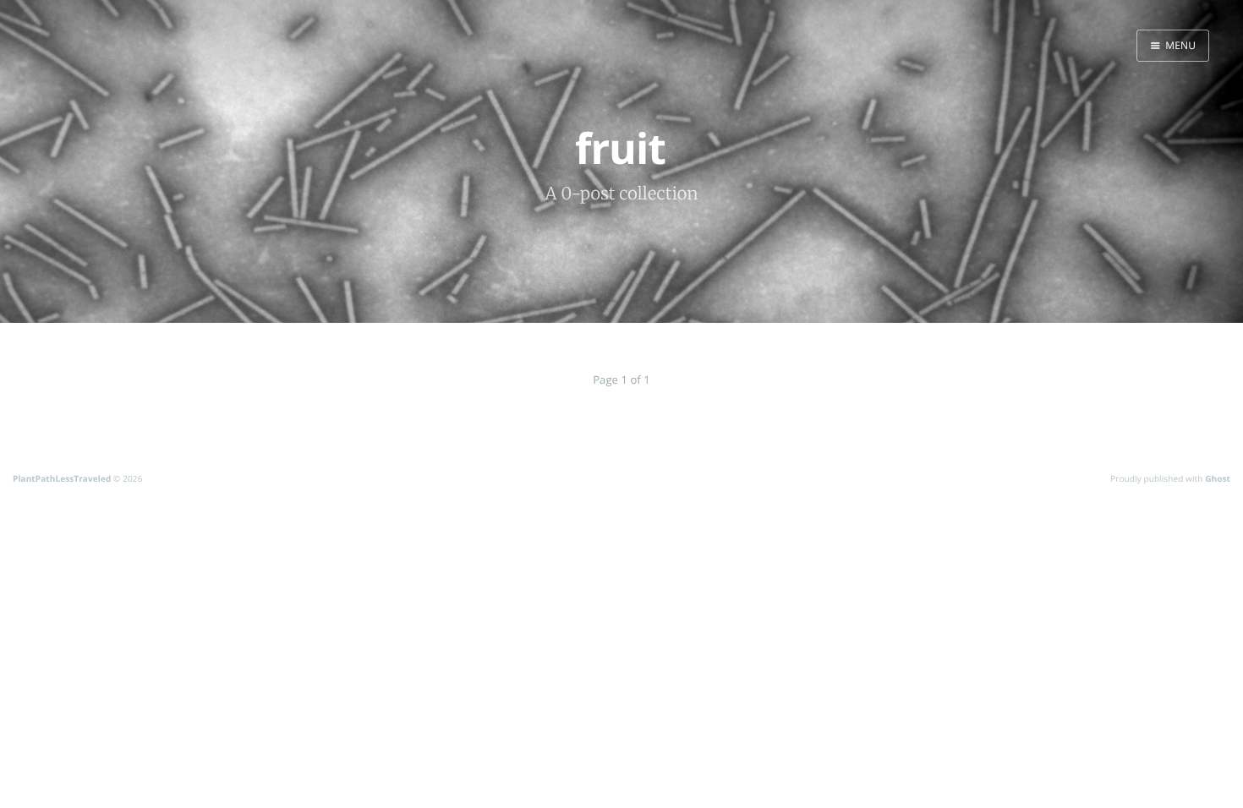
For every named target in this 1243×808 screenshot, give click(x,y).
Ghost (1217, 478)
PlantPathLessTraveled (62, 478)
